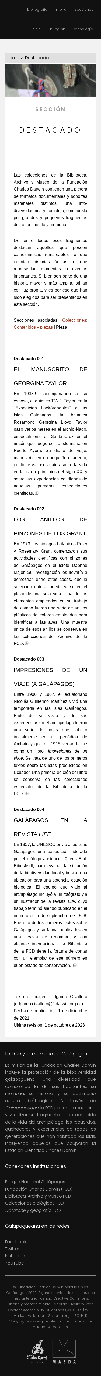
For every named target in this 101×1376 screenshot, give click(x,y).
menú (61, 9)
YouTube (14, 1263)
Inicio (13, 58)
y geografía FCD (33, 1210)
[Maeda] (64, 1364)
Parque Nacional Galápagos (35, 1182)
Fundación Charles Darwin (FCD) (38, 1189)
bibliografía (37, 9)
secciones (84, 9)
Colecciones (74, 320)
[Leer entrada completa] (37, 493)
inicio (36, 29)
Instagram (16, 1256)
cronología (83, 29)
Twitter (12, 1249)
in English (57, 29)
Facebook (15, 1242)
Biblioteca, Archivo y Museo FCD (38, 1196)
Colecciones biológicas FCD (34, 1203)
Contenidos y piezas (33, 327)
